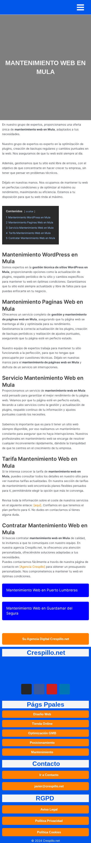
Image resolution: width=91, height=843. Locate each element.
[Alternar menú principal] (80, 7)
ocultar (29, 211)
